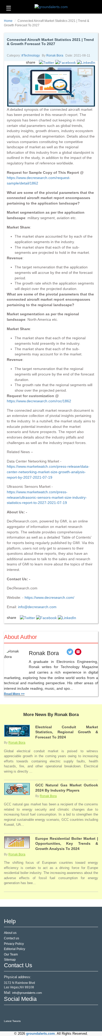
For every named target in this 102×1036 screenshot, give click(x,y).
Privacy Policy (14, 944)
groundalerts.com (40, 1033)
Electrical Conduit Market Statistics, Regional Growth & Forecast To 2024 (66, 732)
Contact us (11, 938)
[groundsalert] (8, 1012)
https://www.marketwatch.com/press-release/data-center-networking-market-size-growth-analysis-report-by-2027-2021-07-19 (48, 471)
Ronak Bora (54, 55)
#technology (30, 55)
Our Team (11, 954)
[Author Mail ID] (78, 653)
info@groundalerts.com (27, 992)
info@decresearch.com (37, 607)
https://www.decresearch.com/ (49, 597)
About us (10, 933)
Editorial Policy (14, 949)
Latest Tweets (12, 1021)
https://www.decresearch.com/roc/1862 (39, 401)
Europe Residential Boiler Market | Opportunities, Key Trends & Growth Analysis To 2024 (66, 843)
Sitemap (10, 959)
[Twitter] (70, 653)
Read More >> (14, 694)
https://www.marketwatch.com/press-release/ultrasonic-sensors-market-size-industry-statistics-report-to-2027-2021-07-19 (47, 497)
